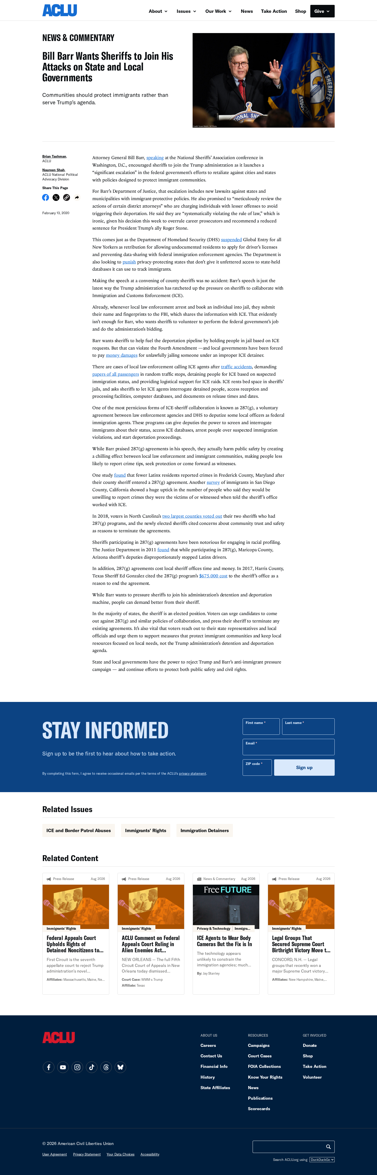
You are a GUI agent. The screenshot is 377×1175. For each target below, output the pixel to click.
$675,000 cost (213, 576)
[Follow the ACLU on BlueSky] (120, 1067)
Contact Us (211, 1055)
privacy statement (192, 773)
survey (213, 482)
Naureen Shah (53, 170)
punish (129, 262)
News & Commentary (76, 39)
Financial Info (214, 1066)
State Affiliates (215, 1087)
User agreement (54, 1154)
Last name (293, 723)
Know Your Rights (265, 1077)
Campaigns (259, 1045)
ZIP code (253, 764)
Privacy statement (87, 1154)
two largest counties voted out (192, 516)
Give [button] (319, 11)
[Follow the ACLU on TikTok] (91, 1067)
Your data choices (120, 1154)
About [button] (156, 11)
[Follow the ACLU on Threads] (106, 1067)
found (120, 475)
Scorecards (259, 1108)
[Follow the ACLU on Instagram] (77, 1067)
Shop (300, 11)
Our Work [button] (216, 11)
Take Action (274, 11)
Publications (260, 1098)
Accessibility (150, 1154)
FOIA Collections (264, 1066)
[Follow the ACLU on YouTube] (63, 1067)
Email (250, 743)
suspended (231, 239)
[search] (328, 1147)
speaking (154, 157)
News (247, 11)
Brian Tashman (54, 156)
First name (254, 723)
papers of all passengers (115, 374)
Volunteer (312, 1077)
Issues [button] (184, 11)
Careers (208, 1045)
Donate (310, 1045)
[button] (66, 198)
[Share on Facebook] (45, 199)
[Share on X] (56, 199)
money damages (121, 355)
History (208, 1077)
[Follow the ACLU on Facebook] (48, 1067)
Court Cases (260, 1055)
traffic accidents (236, 367)
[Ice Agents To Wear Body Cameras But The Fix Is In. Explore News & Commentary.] (226, 933)
